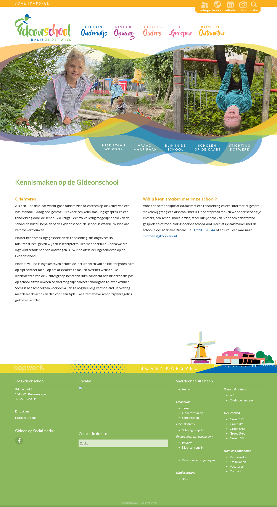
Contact (235, 471)
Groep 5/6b (237, 433)
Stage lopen (238, 462)
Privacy (187, 442)
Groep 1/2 (237, 419)
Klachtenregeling (193, 447)
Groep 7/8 (237, 438)
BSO (185, 479)
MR (232, 395)
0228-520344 (204, 230)
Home (186, 389)
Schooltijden (190, 417)
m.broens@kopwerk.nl (160, 236)
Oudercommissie (241, 400)
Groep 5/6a (237, 428)
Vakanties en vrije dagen (198, 460)
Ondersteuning (192, 413)
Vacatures (237, 466)
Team (186, 408)
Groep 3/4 (237, 424)
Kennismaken (239, 457)
